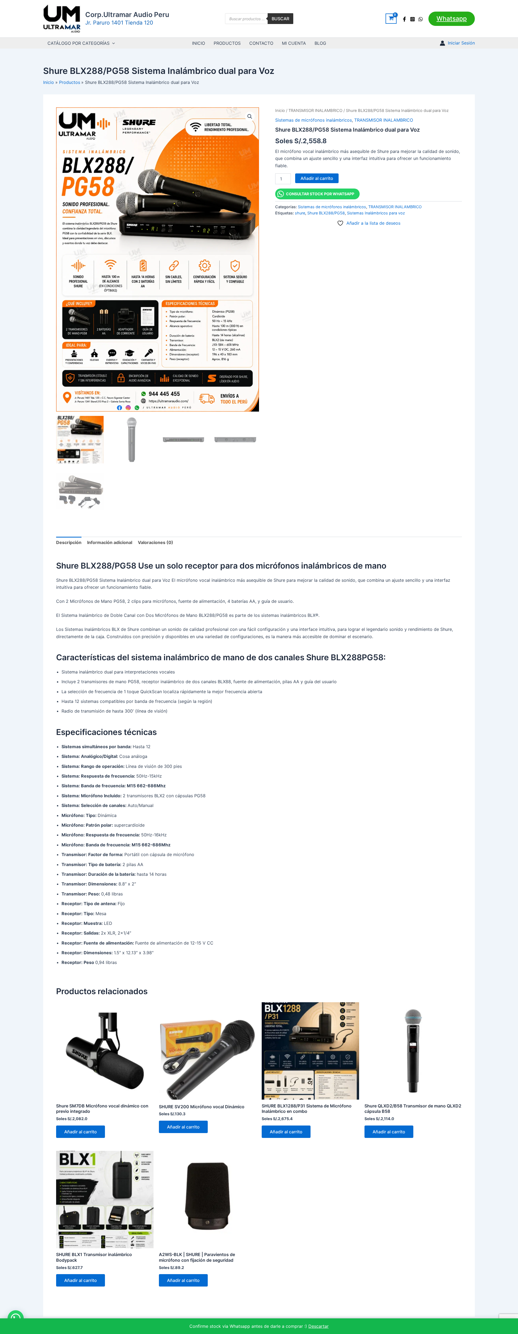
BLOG (320, 43)
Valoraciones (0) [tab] (155, 542)
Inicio (280, 110)
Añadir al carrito (317, 178)
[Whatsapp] (420, 19)
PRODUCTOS (227, 43)
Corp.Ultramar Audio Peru (127, 15)
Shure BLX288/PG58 (326, 213)
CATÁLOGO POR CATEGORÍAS (78, 43)
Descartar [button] (318, 1326)
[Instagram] (412, 19)
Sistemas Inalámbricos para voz (376, 213)
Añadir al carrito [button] (80, 1131)
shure (300, 213)
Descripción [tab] (68, 542)
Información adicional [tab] (109, 542)
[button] (451, 19)
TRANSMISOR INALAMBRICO (315, 110)
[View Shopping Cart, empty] (391, 18)
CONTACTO (261, 43)
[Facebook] (404, 19)
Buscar (280, 18)
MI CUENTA (294, 43)
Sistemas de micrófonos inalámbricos (313, 120)
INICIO (198, 43)
